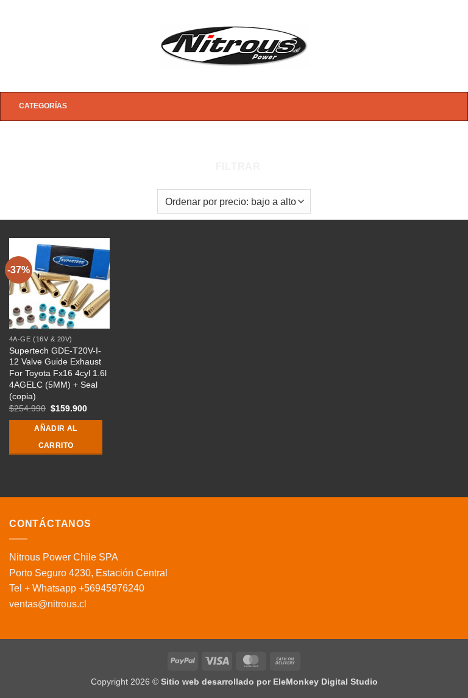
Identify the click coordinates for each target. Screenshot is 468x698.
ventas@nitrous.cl (48, 604)
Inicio (111, 142)
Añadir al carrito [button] (55, 437)
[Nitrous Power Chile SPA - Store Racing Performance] (234, 45)
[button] (16, 46)
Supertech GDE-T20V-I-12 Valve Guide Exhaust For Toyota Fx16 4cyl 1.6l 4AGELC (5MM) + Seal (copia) (58, 373)
